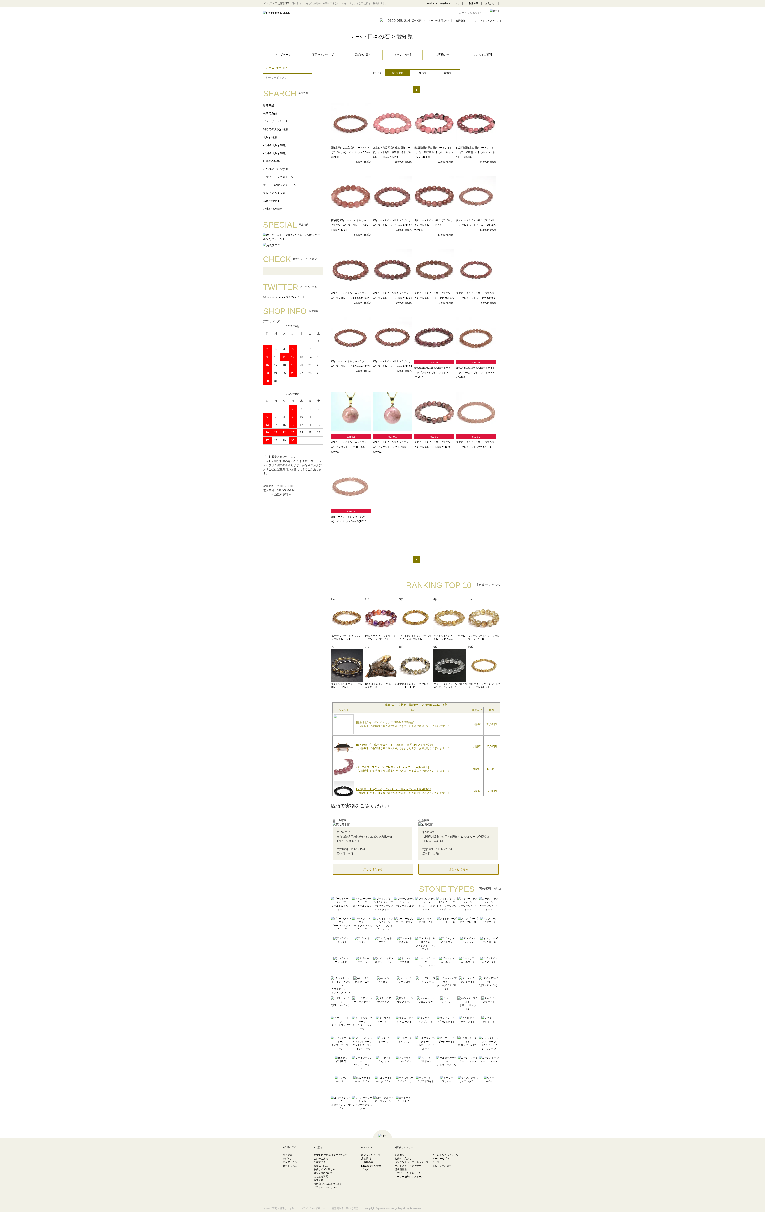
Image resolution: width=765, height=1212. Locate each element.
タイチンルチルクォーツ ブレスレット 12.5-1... (347, 685)
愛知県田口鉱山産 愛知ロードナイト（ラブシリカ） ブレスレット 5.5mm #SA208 (350, 152)
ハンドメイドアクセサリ (408, 1165)
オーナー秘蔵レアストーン (279, 185)
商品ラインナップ (323, 54)
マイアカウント (493, 20)
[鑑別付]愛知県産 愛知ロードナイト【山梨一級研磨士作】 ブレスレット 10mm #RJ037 (475, 152)
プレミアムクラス (274, 193)
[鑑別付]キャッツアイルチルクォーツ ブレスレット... (484, 685)
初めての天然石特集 (275, 129)
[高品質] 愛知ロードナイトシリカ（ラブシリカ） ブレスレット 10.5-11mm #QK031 (350, 225)
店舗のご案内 (362, 54)
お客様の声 (442, 54)
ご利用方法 (472, 3)
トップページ (283, 54)
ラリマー (437, 1162)
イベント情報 (402, 54)
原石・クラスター (441, 1165)
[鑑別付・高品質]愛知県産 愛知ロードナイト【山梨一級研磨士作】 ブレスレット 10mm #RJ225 (392, 152)
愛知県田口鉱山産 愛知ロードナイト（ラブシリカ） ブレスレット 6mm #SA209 (475, 372)
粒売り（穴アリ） (404, 1158)
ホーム (357, 37)
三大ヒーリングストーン (278, 177)
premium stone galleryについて (442, 3)
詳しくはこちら (373, 869)
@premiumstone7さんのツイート (284, 297)
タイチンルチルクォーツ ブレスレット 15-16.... (484, 638)
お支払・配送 (321, 1165)
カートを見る (290, 1165)
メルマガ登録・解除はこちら (278, 1208)
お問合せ (490, 3)
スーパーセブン (440, 1158)
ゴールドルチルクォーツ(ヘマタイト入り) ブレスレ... (415, 638)
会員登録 (460, 20)
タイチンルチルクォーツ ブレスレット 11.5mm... (449, 638)
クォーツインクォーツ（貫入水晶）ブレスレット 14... (450, 685)
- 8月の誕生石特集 (274, 145)
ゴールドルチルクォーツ (445, 1155)
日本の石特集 (271, 161)
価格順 (422, 72)
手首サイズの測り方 (324, 1169)
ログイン (477, 20)
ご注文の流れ (321, 1162)
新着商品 (268, 105)
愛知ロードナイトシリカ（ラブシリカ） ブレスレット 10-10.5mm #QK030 (433, 225)
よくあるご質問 (482, 54)
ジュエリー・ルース (275, 121)
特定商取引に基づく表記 (345, 1208)
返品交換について (323, 1173)
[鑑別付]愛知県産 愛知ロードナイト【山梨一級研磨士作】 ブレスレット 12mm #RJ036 (433, 152)
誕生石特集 (270, 137)
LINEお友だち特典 (371, 1165)
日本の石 (379, 36)
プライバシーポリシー (325, 1187)
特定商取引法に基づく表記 (328, 1183)
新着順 (447, 72)
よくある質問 (321, 1176)
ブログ (364, 1169)
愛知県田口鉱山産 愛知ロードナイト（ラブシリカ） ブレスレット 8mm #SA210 (433, 372)
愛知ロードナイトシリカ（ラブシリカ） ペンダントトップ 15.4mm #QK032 (392, 447)
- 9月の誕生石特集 (274, 153)
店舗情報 (366, 1158)
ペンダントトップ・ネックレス (411, 1162)
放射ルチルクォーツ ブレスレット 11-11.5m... (415, 685)
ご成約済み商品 (272, 208)
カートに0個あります (470, 12)
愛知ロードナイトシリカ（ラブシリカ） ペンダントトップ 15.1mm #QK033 (350, 447)
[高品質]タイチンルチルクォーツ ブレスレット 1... (347, 638)
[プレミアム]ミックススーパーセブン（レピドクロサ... (381, 638)
